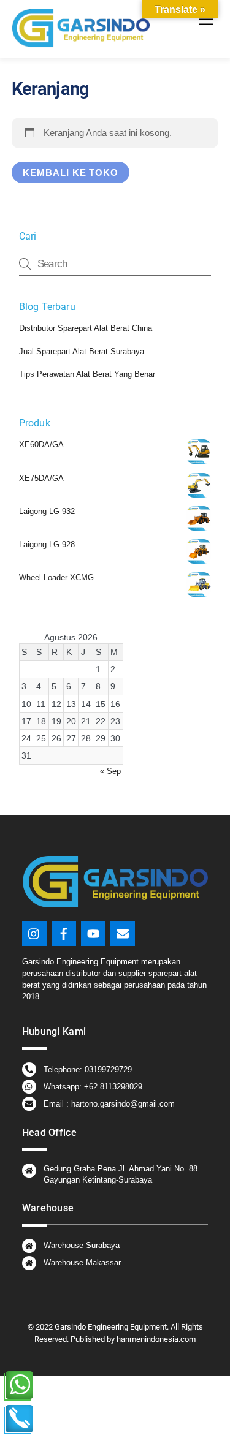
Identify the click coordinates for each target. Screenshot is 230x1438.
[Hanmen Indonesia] (81, 42)
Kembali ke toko (71, 172)
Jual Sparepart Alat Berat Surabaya (81, 351)
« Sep (110, 771)
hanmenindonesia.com (155, 1339)
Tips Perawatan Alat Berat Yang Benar (87, 374)
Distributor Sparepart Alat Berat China (85, 328)
